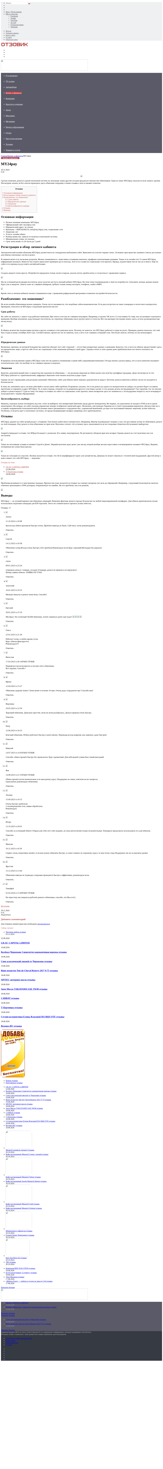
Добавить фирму (12, 33)
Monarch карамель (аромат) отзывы (20, 1150)
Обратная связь (12, 40)
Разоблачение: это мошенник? (15, 197)
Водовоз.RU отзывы (11, 1026)
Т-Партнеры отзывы (14, 472)
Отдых (8, 133)
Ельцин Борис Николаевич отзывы (20, 1235)
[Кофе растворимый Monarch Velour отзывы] (19, 1175)
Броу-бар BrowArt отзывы (16, 1258)
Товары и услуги (13, 150)
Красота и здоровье (14, 104)
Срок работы (11, 199)
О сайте (9, 37)
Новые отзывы (12, 1081)
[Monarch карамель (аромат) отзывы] (19, 1148)
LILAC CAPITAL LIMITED (17, 467)
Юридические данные (15, 202)
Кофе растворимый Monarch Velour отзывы (23, 1177)
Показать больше (8, 1287)
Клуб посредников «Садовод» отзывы (21, 1273)
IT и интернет (12, 76)
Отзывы (6, 208)
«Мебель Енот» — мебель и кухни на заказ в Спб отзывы (29, 1281)
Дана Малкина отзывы (15, 1277)
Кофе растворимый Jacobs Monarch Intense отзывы (26, 1181)
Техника (9, 144)
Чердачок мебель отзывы (16, 932)
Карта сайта (10, 35)
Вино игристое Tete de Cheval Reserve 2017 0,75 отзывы (29, 970)
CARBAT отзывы (10, 998)
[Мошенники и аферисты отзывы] (19, 1229)
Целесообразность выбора (17, 206)
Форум (8, 31)
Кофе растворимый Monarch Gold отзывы (22, 1204)
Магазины (10, 116)
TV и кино (10, 81)
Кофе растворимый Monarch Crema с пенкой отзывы (27, 1154)
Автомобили (11, 87)
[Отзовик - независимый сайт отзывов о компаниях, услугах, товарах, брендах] (14, 46)
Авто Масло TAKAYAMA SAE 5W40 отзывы (24, 989)
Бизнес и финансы (14, 93)
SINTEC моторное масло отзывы (18, 979)
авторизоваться (43, 924)
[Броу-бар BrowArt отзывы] (18, 1256)
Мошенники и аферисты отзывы (19, 1231)
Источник (5, 906)
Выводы (6, 210)
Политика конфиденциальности (19, 1338)
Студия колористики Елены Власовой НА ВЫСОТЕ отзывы (32, 1016)
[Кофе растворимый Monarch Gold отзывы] (19, 1202)
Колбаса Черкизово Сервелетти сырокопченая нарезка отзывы (34, 952)
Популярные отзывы (14, 1083)
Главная (4, 156)
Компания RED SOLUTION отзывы (20, 1268)
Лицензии (10, 204)
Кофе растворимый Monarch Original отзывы (24, 1208)
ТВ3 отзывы (11, 1262)
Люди (8, 110)
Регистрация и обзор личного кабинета (19, 195)
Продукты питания (14, 139)
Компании (10, 98)
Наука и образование (15, 127)
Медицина (10, 121)
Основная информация (12, 193)
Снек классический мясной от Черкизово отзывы (26, 961)
